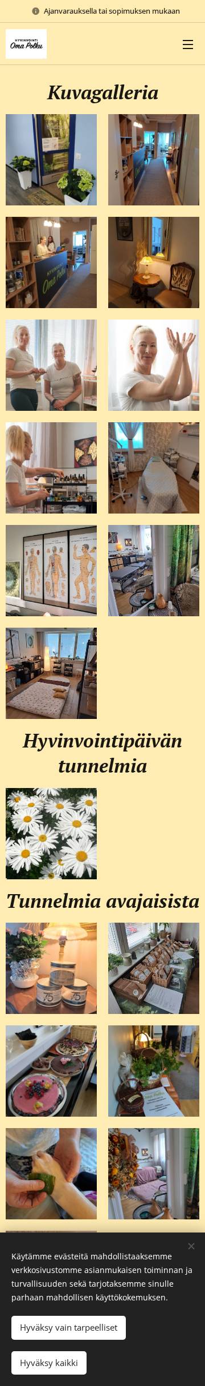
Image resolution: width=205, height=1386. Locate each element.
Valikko (188, 44)
